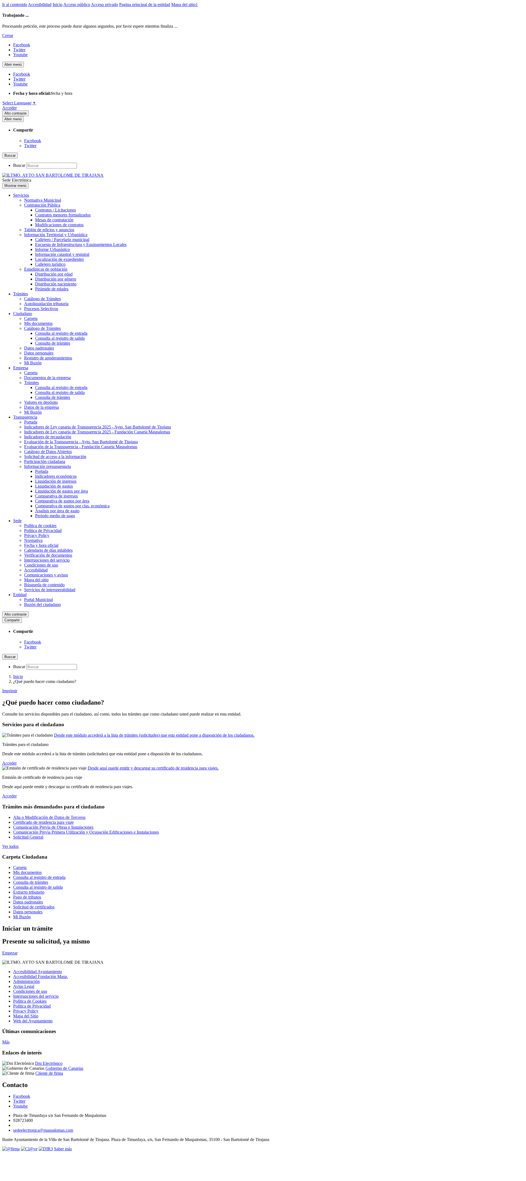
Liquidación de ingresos (55, 481)
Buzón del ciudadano (42, 604)
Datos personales (38, 353)
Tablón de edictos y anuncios (49, 229)
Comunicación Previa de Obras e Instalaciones (53, 827)
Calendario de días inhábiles (48, 550)
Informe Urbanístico (52, 249)
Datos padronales (39, 348)
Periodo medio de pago (55, 515)
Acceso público (76, 4)
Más (6, 1042)
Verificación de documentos (48, 555)
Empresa (20, 367)
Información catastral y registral (62, 254)
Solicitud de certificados (34, 907)
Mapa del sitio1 (184, 4)
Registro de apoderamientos (48, 358)
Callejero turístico (50, 264)
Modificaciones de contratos (59, 224)
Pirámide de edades (51, 289)
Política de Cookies (30, 1001)
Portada (30, 422)
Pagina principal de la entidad (144, 4)
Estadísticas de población (45, 269)
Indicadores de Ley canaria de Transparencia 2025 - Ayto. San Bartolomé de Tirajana (97, 427)
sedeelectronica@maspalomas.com (43, 1130)
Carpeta (31, 318)
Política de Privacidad (43, 530)
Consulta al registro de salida (60, 338)
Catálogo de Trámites (42, 298)
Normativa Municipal (42, 200)
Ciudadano (22, 313)
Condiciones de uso (41, 565)
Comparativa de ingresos (56, 496)
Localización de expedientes (59, 259)
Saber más (63, 1148)
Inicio (57, 4)
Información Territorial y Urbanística (55, 234)
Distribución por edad (54, 274)
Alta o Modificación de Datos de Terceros (49, 817)
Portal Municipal (38, 599)
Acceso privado (104, 4)
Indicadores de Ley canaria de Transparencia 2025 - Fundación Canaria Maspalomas (97, 432)
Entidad (20, 594)
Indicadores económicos (56, 476)
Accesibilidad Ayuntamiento (37, 971)
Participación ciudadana (44, 461)
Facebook (32, 140)
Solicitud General (28, 837)
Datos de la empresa (41, 407)
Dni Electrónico (48, 1063)
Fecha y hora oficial (41, 545)
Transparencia (25, 417)
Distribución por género (55, 279)
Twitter (30, 145)
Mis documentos (38, 323)
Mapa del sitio (36, 579)
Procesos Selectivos (41, 308)
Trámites (20, 293)
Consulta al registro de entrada (61, 333)
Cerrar (7, 35)
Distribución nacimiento (55, 284)
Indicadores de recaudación (47, 436)
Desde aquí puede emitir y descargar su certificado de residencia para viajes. (153, 768)
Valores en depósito (41, 402)
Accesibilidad (40, 4)
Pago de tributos (27, 897)
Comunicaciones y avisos (46, 575)
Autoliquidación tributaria (46, 303)
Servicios (21, 195)
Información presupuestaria (47, 466)
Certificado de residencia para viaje (43, 822)
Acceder (9, 107)
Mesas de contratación (54, 220)
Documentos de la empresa (47, 377)
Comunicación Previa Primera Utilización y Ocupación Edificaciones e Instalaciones (86, 832)
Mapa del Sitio (25, 1016)
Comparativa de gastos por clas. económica (72, 506)
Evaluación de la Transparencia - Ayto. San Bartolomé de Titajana (81, 441)
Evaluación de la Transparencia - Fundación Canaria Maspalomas (80, 446)
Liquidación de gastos (54, 486)
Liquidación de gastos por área (61, 491)
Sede (17, 520)
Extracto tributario (28, 892)
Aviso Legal (23, 986)
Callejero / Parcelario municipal (62, 239)
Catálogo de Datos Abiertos (48, 451)
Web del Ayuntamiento (33, 1021)
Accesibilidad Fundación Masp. (40, 976)
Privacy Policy (36, 535)
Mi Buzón (33, 363)
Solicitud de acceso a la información (55, 456)
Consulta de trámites (52, 343)
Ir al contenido (14, 4)
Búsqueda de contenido (44, 584)
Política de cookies (40, 525)
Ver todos (10, 846)
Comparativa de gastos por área (62, 501)
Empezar (10, 953)
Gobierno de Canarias (64, 1068)
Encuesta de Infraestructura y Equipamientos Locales (81, 244)
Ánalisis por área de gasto (57, 510)
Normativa (33, 540)
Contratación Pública (42, 205)
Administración (26, 981)
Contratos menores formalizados (63, 215)
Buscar (19, 165)
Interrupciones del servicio (47, 560)
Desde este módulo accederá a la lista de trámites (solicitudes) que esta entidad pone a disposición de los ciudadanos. (154, 735)
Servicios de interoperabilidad (49, 589)
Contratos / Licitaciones (55, 210)
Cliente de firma (49, 1073)
